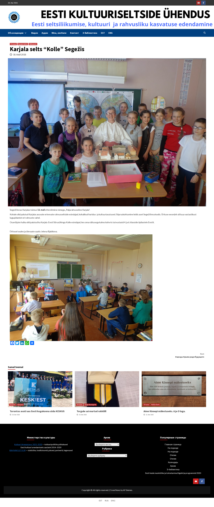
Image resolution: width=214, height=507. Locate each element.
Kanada (20, 405)
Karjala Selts (22, 44)
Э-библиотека (90, 32)
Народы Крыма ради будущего (189, 355)
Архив (173, 466)
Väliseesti (33, 44)
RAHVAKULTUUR (17, 450)
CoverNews (115, 490)
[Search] (204, 32)
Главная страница (173, 444)
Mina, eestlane (59, 32)
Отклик (13, 44)
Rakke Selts (155, 405)
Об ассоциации (15, 32)
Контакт (74, 32)
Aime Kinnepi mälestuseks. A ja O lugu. (164, 411)
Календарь (173, 462)
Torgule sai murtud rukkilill (91, 411)
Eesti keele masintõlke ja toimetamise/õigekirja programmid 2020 (173, 473)
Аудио (45, 32)
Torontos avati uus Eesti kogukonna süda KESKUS (37, 411)
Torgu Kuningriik (90, 405)
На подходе (173, 448)
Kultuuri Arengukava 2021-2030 (28, 444)
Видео (34, 32)
